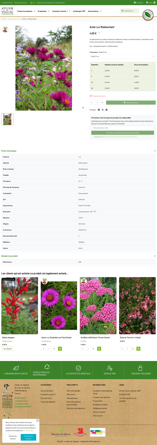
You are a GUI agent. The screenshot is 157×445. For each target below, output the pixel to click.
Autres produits (47, 391)
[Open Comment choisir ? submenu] (69, 11)
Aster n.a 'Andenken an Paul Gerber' (56, 337)
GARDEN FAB (124, 394)
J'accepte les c (115, 137)
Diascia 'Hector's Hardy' (130, 337)
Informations (93, 11)
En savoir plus (29, 430)
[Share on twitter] (102, 109)
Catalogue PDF (79, 11)
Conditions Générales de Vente (102, 392)
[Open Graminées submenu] (49, 11)
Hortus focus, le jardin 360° (130, 391)
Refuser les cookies (13, 437)
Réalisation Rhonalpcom (90, 441)
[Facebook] (31, 2)
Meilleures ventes (100, 408)
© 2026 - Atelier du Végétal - (69, 441)
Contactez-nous (21, 403)
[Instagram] (34, 2)
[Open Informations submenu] (100, 11)
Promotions (97, 401)
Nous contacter (21, 3)
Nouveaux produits (100, 404)
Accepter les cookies (28, 437)
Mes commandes (73, 391)
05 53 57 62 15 (7, 3)
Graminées (42, 11)
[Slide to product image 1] (7, 119)
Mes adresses (72, 398)
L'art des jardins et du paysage (127, 399)
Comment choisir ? (60, 11)
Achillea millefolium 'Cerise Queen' (95, 337)
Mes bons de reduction (76, 408)
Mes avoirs (71, 394)
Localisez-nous (21, 400)
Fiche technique (8, 151)
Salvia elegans (8, 337)
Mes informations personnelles (74, 403)
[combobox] (129, 11)
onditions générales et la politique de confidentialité (120, 137)
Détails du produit (9, 256)
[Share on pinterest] (106, 109)
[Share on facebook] (99, 109)
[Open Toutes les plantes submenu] (34, 11)
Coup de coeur (46, 398)
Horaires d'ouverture (23, 406)
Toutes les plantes (24, 11)
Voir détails (7, 349)
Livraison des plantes (101, 397)
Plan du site (97, 415)
